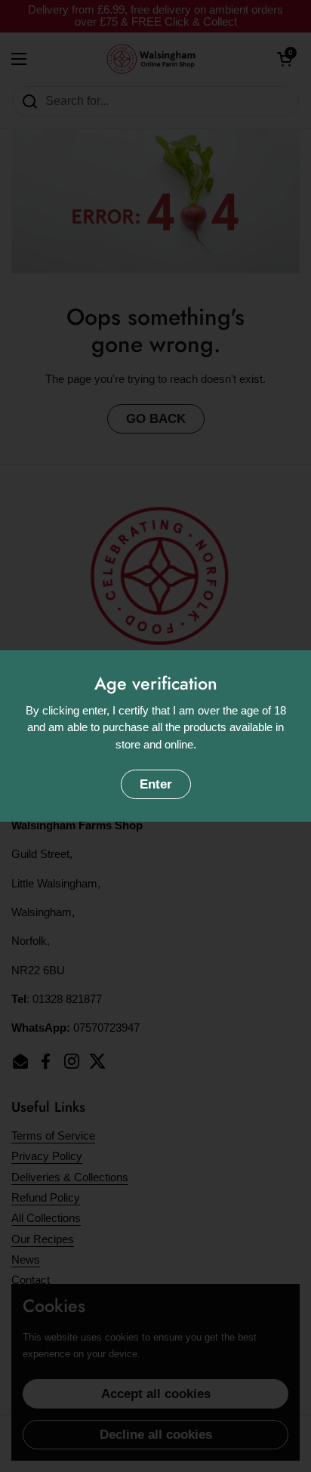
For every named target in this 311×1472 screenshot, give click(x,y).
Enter (156, 784)
